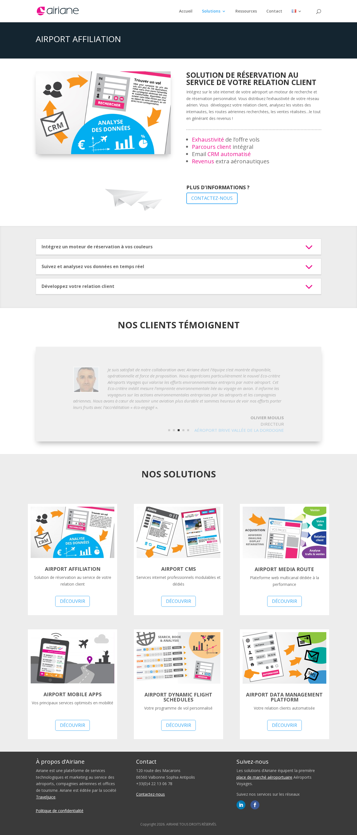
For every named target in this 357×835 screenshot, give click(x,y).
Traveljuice (46, 797)
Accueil (185, 11)
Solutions (211, 11)
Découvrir (72, 601)
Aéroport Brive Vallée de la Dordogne (239, 424)
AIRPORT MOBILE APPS (73, 694)
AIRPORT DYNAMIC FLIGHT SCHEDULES (178, 697)
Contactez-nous (212, 198)
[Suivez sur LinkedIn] (241, 804)
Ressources (246, 11)
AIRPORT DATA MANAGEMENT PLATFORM (284, 697)
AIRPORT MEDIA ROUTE (284, 569)
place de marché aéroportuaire (264, 777)
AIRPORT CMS (178, 568)
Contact (274, 11)
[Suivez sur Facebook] (254, 804)
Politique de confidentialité (59, 810)
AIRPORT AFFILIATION (72, 568)
